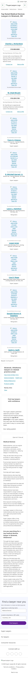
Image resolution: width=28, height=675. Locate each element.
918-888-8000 (15, 49)
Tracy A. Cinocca (14, 140)
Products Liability (4, 9)
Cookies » (14, 669)
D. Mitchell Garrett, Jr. (14, 174)
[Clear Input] (24, 610)
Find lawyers (13, 623)
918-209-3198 (15, 98)
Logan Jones (14, 243)
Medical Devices (13, 9)
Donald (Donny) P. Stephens (14, 314)
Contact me (9, 64)
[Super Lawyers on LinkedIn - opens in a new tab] (20, 653)
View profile (20, 64)
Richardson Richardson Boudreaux (13, 45)
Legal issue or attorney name (9, 608)
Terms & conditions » (9, 667)
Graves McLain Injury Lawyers (13, 94)
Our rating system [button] (9, 429)
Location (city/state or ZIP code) (10, 615)
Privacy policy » (20, 667)
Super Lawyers (6, 631)
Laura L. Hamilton (14, 209)
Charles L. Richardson (14, 44)
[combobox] (13, 610)
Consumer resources (8, 643)
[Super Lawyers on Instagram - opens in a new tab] (11, 653)
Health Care (18, 378)
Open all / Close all (18, 437)
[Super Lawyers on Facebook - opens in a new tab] (7, 653)
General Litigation (9, 378)
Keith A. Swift (14, 350)
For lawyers (5, 637)
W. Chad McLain (14, 93)
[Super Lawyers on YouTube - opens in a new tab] (16, 653)
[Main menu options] (3, 5)
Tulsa (5, 390)
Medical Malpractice (9, 381)
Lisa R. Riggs (14, 277)
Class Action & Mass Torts (11, 375)
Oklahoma (20, 9)
